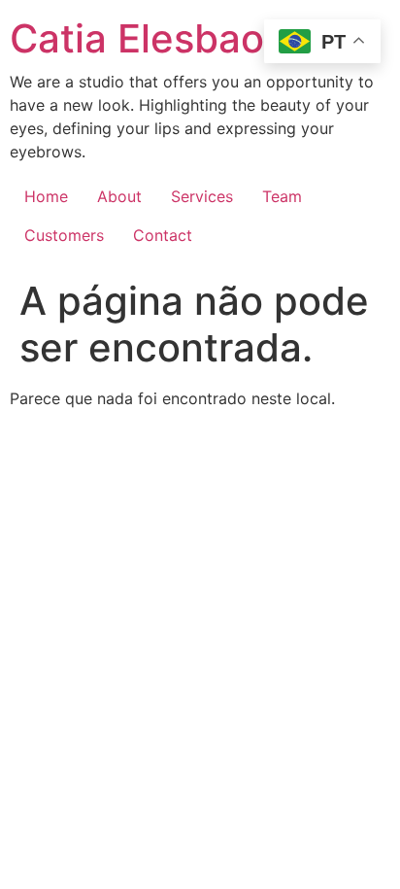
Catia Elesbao (137, 38)
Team (282, 196)
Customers (64, 235)
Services (202, 196)
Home (46, 196)
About (119, 196)
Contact (162, 235)
